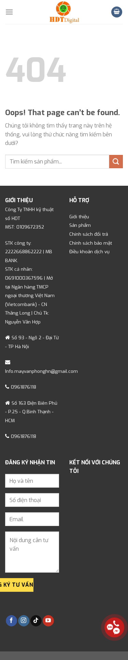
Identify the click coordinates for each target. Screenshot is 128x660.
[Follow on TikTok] (36, 621)
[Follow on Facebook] (11, 621)
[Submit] (116, 161)
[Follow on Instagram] (23, 621)
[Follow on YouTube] (48, 621)
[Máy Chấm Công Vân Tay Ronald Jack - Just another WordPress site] (64, 12)
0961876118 (23, 387)
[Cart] (116, 12)
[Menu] (9, 11)
